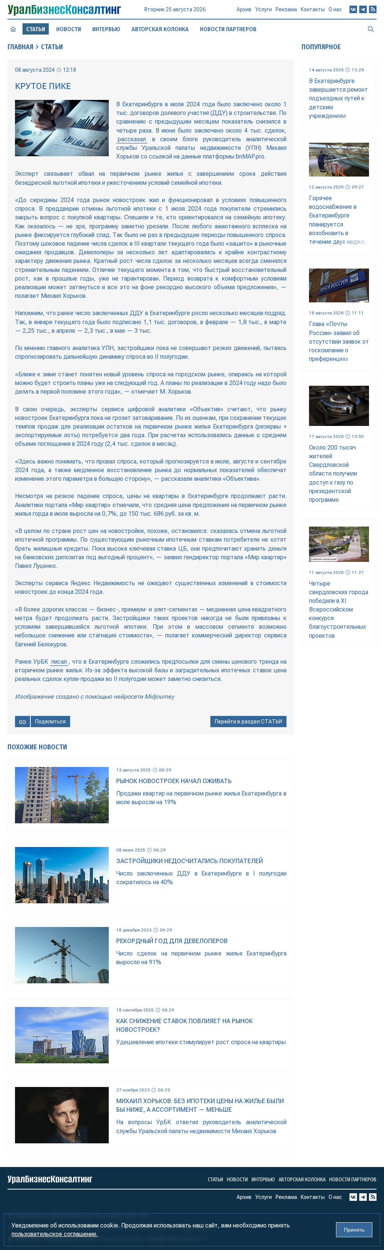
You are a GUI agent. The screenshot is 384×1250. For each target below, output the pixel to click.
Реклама (286, 9)
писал (59, 661)
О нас (335, 9)
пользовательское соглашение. (55, 1234)
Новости (68, 29)
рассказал (132, 139)
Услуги (263, 9)
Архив (244, 9)
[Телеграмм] (363, 9)
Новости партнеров (228, 29)
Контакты (313, 9)
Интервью (106, 29)
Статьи (52, 47)
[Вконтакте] (353, 9)
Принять (354, 1230)
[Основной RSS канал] (372, 9)
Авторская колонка (160, 29)
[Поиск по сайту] (370, 29)
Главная (20, 47)
